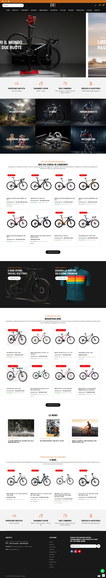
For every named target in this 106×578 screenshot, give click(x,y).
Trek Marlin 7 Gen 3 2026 (14, 388)
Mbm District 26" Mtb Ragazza (63, 388)
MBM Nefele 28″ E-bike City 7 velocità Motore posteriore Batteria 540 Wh (15, 495)
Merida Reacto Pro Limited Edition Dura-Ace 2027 (41, 236)
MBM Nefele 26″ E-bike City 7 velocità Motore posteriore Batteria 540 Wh (63, 495)
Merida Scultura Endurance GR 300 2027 (65, 199)
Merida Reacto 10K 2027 (61, 235)
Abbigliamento (53, 552)
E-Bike (51, 542)
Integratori (52, 554)
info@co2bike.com (94, 91)
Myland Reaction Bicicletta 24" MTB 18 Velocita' (40, 389)
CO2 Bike (12, 576)
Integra (23, 576)
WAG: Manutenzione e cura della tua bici (52, 441)
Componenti (52, 547)
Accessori (51, 549)
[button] (8, 10)
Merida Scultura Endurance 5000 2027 (16, 236)
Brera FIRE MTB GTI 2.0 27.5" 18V (63, 352)
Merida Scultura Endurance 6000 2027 (88, 199)
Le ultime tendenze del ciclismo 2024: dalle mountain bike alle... (21, 441)
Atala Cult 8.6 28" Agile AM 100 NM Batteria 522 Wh (40, 494)
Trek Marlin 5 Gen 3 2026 (14, 352)
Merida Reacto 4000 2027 (38, 198)
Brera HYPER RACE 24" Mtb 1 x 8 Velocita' (40, 353)
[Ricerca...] (22, 5)
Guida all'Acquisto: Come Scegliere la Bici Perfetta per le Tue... (84, 441)
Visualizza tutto (53, 252)
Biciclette (51, 544)
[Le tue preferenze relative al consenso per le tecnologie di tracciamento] (103, 575)
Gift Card (51, 557)
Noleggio (51, 559)
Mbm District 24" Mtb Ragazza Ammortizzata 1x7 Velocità (87, 389)
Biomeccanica (52, 562)
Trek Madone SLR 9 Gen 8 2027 (87, 235)
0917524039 (85, 91)
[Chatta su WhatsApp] (103, 571)
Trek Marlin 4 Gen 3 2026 (86, 352)
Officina (51, 564)
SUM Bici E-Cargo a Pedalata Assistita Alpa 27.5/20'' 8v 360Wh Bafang (88, 495)
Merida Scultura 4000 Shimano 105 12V (16, 199)
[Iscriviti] (98, 546)
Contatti (51, 567)
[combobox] (13, 5)
